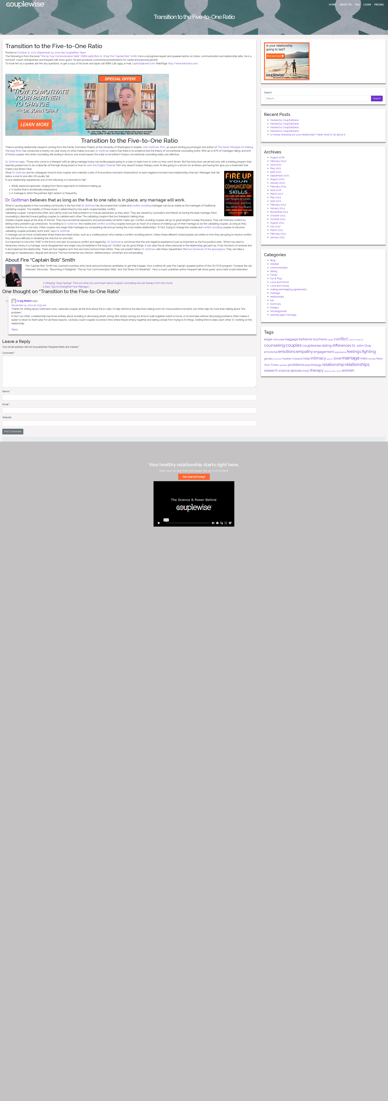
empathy (304, 351)
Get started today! (194, 476)
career (330, 339)
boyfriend (320, 339)
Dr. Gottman (102, 150)
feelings (354, 351)
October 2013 (277, 215)
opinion (283, 365)
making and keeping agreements (288, 289)
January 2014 (277, 208)
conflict (341, 339)
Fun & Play (276, 278)
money (372, 358)
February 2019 (278, 186)
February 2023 (278, 161)
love (337, 358)
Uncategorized (278, 311)
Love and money (279, 285)
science (284, 370)
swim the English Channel (101, 165)
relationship (333, 364)
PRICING (379, 4)
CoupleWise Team (75, 52)
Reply (14, 329)
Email (6, 404)
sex (272, 300)
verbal (338, 371)
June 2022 (275, 164)
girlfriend (278, 359)
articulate (278, 339)
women (348, 370)
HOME (332, 4)
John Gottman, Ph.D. (154, 147)
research (271, 370)
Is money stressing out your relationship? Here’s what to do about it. (308, 134)
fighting (369, 351)
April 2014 (275, 201)
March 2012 (276, 230)
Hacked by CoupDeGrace (284, 120)
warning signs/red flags (283, 314)
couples (294, 345)
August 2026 (277, 157)
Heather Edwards (292, 358)
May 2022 (275, 168)
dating (273, 271)
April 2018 (275, 190)
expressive (340, 352)
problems (296, 365)
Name (6, 391)
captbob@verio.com (143, 63)
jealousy (330, 359)
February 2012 (278, 233)
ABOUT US (346, 4)
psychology (313, 365)
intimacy (318, 358)
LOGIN (367, 4)
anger (268, 339)
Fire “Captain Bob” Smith (123, 56)
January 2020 (277, 182)
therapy (274, 307)
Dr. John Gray (361, 345)
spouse (295, 370)
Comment (8, 353)
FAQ (357, 4)
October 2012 (277, 219)
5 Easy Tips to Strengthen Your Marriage (65, 286)
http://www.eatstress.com (183, 63)
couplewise (311, 345)
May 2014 (275, 197)
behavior (306, 339)
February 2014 (278, 204)
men (364, 358)
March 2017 (276, 193)
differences (341, 345)
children (274, 264)
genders (269, 358)
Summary (275, 303)
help (306, 358)
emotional (270, 351)
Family (274, 274)
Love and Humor (279, 282)
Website (7, 417)
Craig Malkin (24, 300)
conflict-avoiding (141, 205)
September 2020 (279, 175)
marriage (275, 293)
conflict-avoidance (355, 340)
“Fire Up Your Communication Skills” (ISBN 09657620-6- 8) (73, 56)
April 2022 (275, 172)
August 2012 (277, 222)
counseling (274, 345)
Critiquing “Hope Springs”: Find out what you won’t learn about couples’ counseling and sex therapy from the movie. (108, 283)
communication (279, 267)
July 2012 (275, 226)
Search (268, 92)
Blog (272, 260)
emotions (287, 351)
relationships (277, 296)
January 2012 (277, 237)
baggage (291, 339)
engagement (324, 352)
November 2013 (279, 211)
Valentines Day (330, 371)
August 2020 (277, 179)
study (305, 370)
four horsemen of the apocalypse (206, 249)
